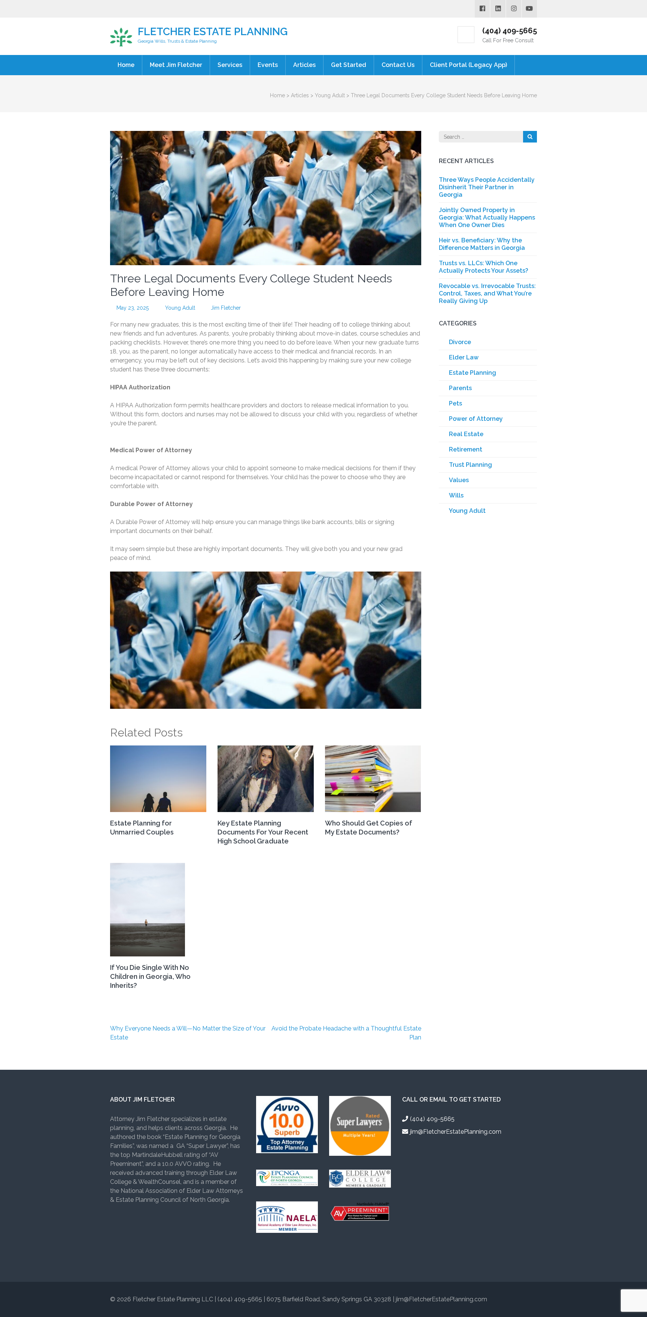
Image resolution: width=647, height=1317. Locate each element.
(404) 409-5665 (509, 30)
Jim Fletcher (226, 308)
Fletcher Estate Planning (213, 31)
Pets (455, 403)
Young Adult (180, 308)
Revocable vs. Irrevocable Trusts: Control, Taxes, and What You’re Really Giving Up (487, 293)
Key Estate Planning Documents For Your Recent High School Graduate (263, 832)
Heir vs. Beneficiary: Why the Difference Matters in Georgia (482, 244)
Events (268, 64)
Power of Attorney (476, 418)
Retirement (465, 449)
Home (126, 64)
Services (230, 64)
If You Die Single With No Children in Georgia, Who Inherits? (150, 976)
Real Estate (466, 434)
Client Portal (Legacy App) (468, 64)
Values (459, 480)
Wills (456, 495)
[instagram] (513, 9)
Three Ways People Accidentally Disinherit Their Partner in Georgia (487, 187)
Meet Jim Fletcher (176, 64)
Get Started (348, 64)
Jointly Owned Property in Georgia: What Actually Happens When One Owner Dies (487, 217)
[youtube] (529, 9)
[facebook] (482, 9)
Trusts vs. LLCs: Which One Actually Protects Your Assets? (483, 267)
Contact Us (398, 64)
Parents (460, 388)
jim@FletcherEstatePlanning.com (455, 1131)
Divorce (460, 342)
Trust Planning (470, 464)
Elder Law (464, 357)
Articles (304, 64)
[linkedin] (497, 9)
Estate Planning (472, 372)
